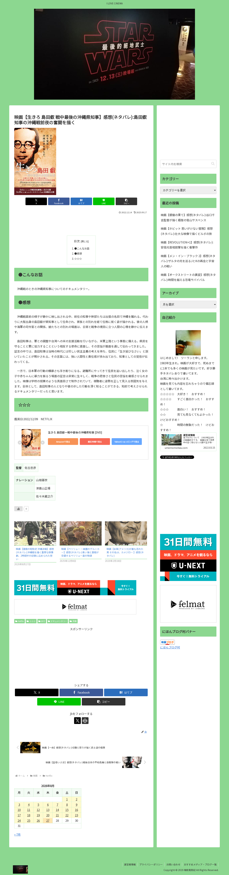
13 (47, 810)
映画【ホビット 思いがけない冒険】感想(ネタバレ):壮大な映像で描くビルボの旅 (187, 231)
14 (57, 810)
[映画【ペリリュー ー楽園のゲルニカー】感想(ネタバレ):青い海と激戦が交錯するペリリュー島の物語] (81, 533)
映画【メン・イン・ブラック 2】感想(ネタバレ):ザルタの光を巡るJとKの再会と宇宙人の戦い (188, 261)
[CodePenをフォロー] (85, 720)
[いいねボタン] (18, 508)
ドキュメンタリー (59, 621)
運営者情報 (130, 864)
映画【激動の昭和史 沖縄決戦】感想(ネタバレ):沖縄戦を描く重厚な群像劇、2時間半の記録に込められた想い (35, 554)
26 (38, 820)
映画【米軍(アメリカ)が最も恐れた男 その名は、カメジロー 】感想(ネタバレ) (125, 552)
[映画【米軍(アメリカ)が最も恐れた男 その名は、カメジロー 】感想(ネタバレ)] (126, 533)
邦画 (75, 621)
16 (76, 810)
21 (57, 815)
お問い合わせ (173, 864)
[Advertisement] (81, 224)
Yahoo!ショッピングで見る (126, 441)
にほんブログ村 (170, 647)
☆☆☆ (78, 258)
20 (47, 815)
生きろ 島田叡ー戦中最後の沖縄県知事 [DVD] (75, 432)
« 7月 (17, 834)
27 (47, 820)
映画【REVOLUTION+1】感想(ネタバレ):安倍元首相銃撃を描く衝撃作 (187, 244)
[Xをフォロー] (77, 720)
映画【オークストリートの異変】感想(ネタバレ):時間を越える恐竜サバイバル (188, 277)
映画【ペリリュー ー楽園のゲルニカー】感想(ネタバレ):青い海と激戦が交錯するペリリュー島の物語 (80, 552)
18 (28, 815)
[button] (126, 201)
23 (76, 815)
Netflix (21, 621)
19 (38, 815)
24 (19, 820)
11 (28, 810)
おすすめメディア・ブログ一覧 (200, 864)
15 (66, 810)
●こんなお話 (81, 248)
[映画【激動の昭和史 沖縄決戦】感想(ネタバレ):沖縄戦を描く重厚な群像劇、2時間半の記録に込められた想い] (35, 533)
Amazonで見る (63, 441)
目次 (77, 241)
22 (66, 815)
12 (38, 810)
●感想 (78, 253)
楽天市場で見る (95, 441)
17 (19, 815)
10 (19, 810)
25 (28, 820)
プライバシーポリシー (151, 864)
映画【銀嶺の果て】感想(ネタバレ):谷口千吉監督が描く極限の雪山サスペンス (188, 217)
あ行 (43, 621)
